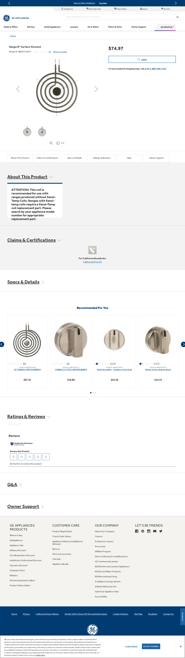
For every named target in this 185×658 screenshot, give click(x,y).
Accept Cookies (151, 646)
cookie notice (40, 655)
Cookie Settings (131, 646)
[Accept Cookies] (181, 646)
